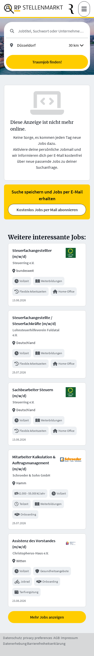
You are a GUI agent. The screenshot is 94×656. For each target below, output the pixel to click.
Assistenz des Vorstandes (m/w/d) (33, 543)
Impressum (69, 638)
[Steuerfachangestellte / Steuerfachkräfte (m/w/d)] (47, 344)
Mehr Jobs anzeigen (47, 617)
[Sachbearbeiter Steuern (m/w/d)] (47, 414)
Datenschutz (12, 638)
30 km (74, 45)
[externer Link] (73, 9)
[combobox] (51, 31)
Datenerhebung (15, 643)
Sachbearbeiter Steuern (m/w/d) (32, 392)
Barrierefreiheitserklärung (46, 643)
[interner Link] (33, 9)
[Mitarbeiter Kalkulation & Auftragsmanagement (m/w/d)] (47, 489)
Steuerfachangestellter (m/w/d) (32, 253)
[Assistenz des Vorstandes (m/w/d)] (47, 570)
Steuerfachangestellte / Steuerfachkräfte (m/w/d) (34, 320)
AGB (56, 638)
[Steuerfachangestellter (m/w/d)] (47, 274)
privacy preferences (37, 638)
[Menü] (84, 9)
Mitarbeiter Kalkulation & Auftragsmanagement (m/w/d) (33, 462)
